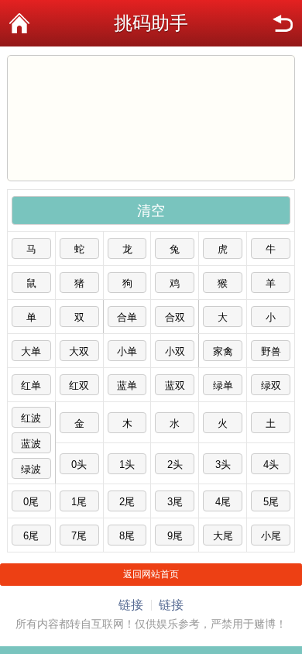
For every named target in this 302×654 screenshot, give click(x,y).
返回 (282, 23)
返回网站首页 (151, 574)
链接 (130, 604)
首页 (19, 23)
